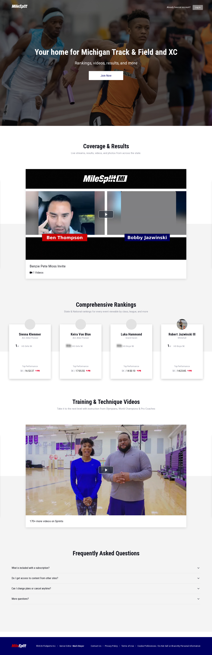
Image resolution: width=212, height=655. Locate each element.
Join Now (106, 75)
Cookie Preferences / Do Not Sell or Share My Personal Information (168, 646)
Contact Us (96, 646)
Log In (198, 7)
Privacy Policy (111, 646)
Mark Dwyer (78, 646)
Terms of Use (127, 646)
